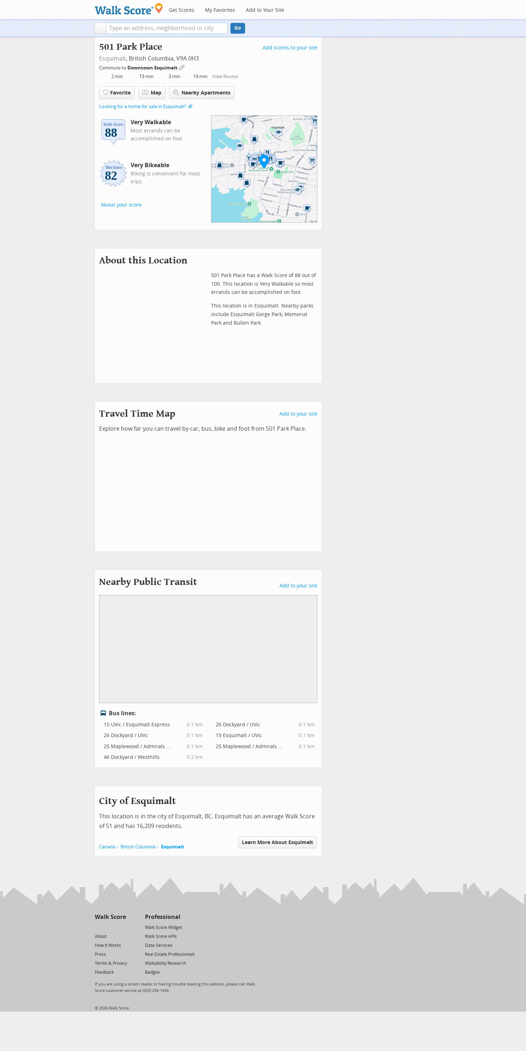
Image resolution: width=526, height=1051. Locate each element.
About (101, 936)
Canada (107, 846)
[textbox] (167, 28)
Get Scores (181, 10)
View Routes (225, 76)
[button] (100, 28)
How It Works (108, 945)
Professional (162, 917)
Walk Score (110, 917)
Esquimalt (112, 58)
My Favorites (220, 10)
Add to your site (298, 414)
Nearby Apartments (205, 93)
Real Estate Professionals (170, 954)
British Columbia (138, 846)
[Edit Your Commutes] (182, 66)
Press (100, 954)
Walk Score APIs (161, 936)
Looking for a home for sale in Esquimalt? (142, 106)
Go (237, 28)
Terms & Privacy (111, 963)
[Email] (121, 927)
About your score (121, 205)
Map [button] (156, 93)
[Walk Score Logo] (129, 9)
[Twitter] (99, 927)
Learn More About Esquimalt (277, 842)
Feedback (104, 972)
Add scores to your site (290, 48)
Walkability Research (165, 963)
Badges (152, 972)
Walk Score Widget (163, 927)
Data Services (158, 945)
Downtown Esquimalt (153, 68)
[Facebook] (110, 927)
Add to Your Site (265, 10)
